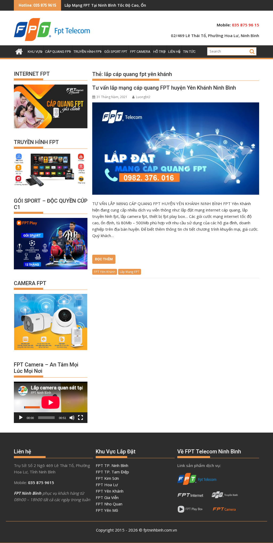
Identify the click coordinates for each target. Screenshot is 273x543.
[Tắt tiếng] (72, 417)
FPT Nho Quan (109, 503)
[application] (50, 402)
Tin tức (189, 52)
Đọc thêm (104, 259)
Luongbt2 (143, 97)
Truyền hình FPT (87, 52)
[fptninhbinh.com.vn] (19, 51)
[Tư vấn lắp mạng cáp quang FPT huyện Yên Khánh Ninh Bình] (175, 148)
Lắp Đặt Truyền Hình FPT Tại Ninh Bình (100, 5)
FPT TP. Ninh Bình (112, 465)
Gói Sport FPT (115, 52)
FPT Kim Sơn (107, 478)
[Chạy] (20, 417)
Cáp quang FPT (58, 52)
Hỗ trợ (159, 52)
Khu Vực (35, 52)
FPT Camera (140, 52)
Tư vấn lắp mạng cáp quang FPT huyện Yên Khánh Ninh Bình (164, 88)
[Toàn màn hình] (80, 417)
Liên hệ (174, 52)
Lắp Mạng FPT (129, 272)
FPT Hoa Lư (107, 484)
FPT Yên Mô (107, 510)
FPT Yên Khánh (104, 272)
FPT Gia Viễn (107, 497)
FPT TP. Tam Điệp (112, 471)
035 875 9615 (41, 482)
